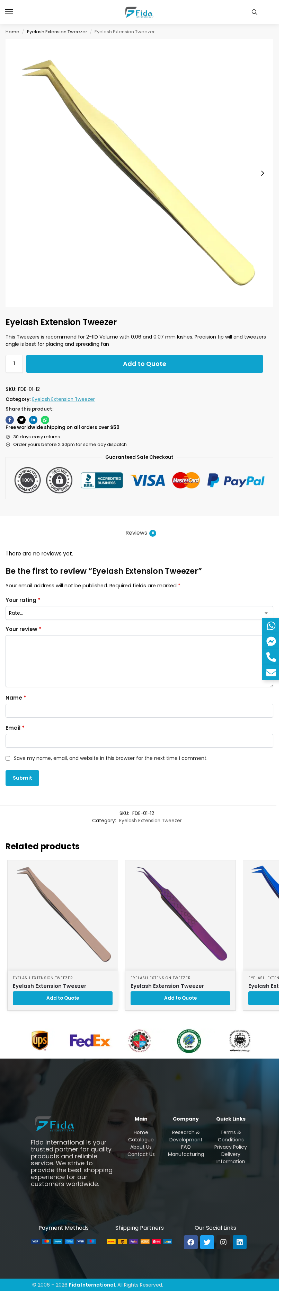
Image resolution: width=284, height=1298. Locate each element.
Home (12, 31)
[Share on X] (21, 420)
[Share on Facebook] (10, 420)
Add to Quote (144, 363)
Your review (24, 629)
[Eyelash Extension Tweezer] (63, 915)
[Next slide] (262, 173)
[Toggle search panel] (254, 12)
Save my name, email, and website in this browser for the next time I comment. (110, 758)
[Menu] (15, 12)
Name (16, 697)
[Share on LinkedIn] (33, 420)
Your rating (23, 600)
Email (15, 727)
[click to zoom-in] (139, 173)
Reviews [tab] (139, 532)
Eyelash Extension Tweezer (57, 31)
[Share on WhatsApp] (45, 420)
